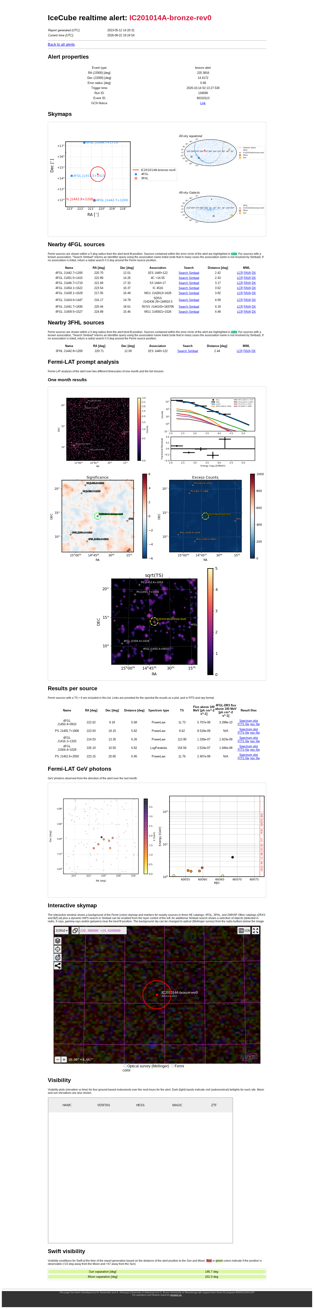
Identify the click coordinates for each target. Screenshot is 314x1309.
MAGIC (177, 1105)
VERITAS (103, 1105)
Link (203, 103)
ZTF (214, 1105)
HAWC (67, 1105)
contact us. (176, 1295)
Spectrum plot (248, 720)
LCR (240, 273)
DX (254, 273)
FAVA (247, 273)
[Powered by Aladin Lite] (249, 1057)
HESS (140, 1105)
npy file (255, 724)
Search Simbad (189, 273)
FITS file (243, 724)
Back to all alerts (61, 44)
